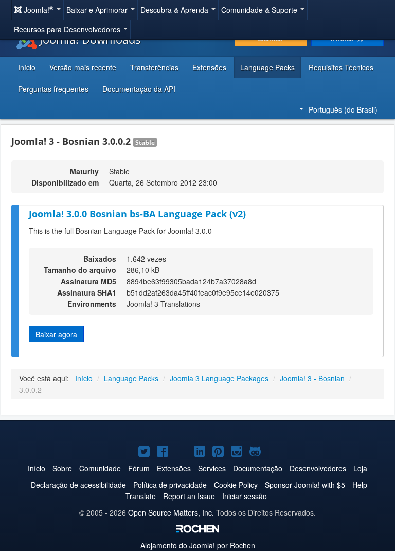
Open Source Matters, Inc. (171, 512)
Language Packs (267, 67)
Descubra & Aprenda (175, 10)
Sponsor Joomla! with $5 (305, 485)
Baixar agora (56, 334)
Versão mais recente (82, 67)
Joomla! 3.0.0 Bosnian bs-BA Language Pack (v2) (137, 214)
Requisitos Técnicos (341, 67)
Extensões (209, 67)
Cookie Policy (236, 485)
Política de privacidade (170, 485)
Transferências (154, 67)
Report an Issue (189, 496)
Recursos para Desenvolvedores (68, 29)
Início (26, 67)
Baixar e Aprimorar (98, 10)
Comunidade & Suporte (260, 10)
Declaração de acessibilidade (78, 485)
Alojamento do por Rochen (197, 545)
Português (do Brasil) (343, 109)
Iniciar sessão (244, 496)
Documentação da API (138, 89)
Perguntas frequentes (53, 89)
